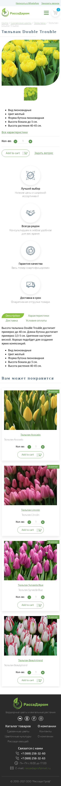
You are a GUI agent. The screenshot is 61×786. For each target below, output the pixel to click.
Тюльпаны (40, 22)
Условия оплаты (36, 320)
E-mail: (33, 768)
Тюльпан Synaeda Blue (30, 585)
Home (5, 22)
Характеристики (38, 315)
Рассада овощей (18, 741)
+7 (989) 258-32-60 (33, 753)
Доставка (12, 320)
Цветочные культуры (18, 736)
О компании (47, 726)
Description (13, 315)
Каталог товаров (18, 726)
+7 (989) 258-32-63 (33, 758)
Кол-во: (7, 140)
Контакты (45, 731)
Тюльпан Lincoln (30, 509)
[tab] (13, 315)
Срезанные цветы (21, 22)
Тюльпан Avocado (30, 434)
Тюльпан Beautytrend (30, 660)
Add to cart (13, 153)
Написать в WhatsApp (27, 3)
